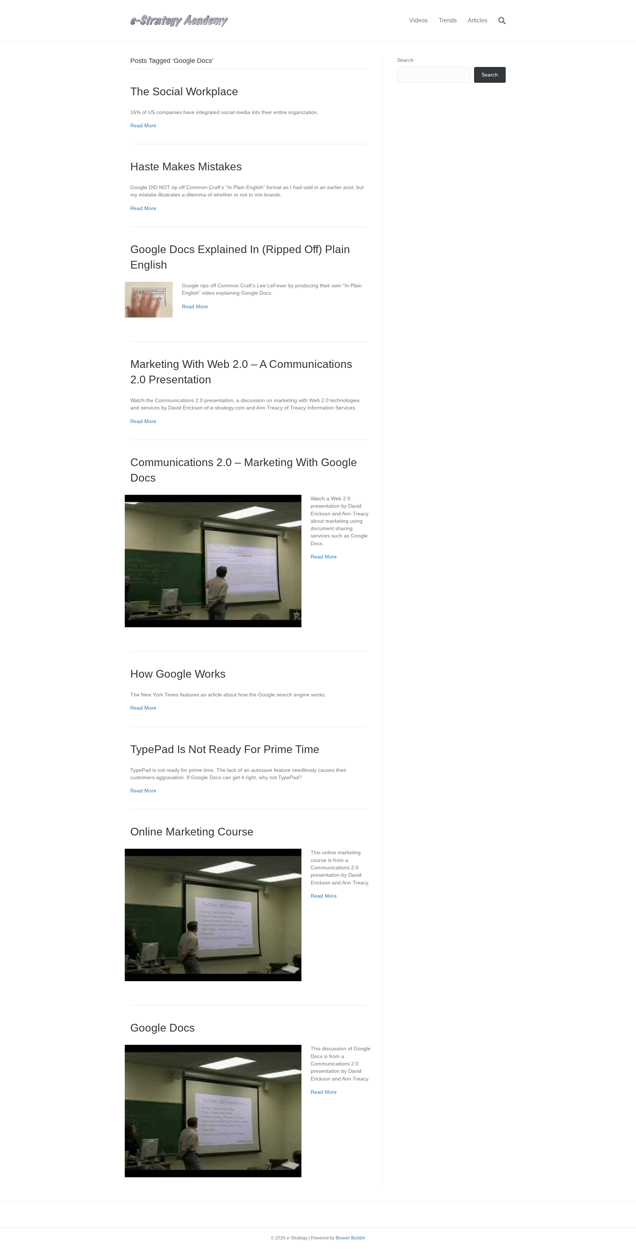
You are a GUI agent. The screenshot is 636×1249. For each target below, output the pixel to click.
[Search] (499, 20)
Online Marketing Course (192, 832)
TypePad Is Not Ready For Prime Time (224, 749)
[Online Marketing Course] (213, 915)
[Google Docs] (213, 1111)
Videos (418, 20)
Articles (477, 20)
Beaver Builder (350, 1238)
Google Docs (162, 1028)
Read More (143, 125)
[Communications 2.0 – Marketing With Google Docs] (213, 561)
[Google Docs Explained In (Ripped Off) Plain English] (149, 299)
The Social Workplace (184, 91)
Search (405, 60)
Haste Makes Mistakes (186, 166)
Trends (448, 20)
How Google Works (178, 674)
